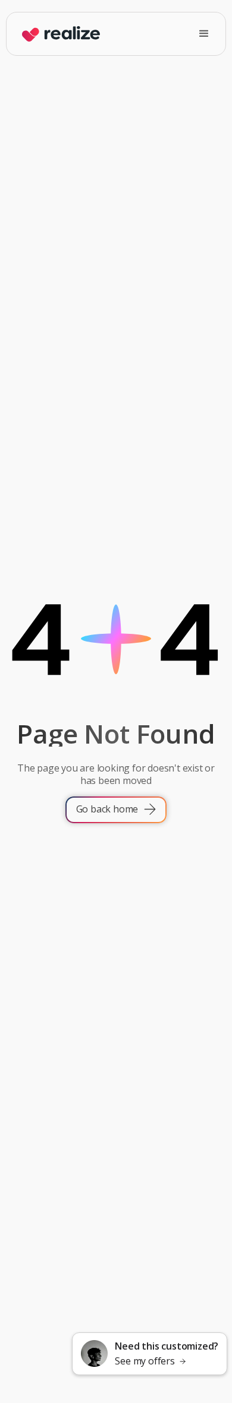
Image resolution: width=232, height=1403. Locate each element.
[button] (204, 34)
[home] (58, 34)
